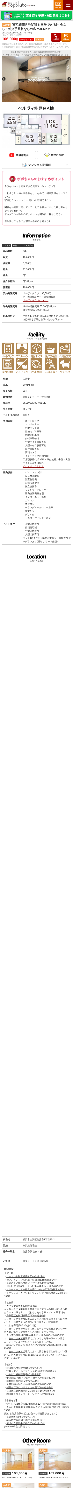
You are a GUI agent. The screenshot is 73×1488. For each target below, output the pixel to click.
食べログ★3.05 (17, 1318)
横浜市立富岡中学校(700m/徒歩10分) (25, 1423)
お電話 (56, 39)
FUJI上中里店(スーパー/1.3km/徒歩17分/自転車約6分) (34, 1286)
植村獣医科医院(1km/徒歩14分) (22, 1381)
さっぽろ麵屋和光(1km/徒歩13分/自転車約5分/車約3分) (35, 1335)
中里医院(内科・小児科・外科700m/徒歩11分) (30, 1377)
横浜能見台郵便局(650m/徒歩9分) (24, 1367)
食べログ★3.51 (17, 1338)
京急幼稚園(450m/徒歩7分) (20, 1416)
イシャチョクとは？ (33, 466)
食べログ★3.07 (17, 1328)
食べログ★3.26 (17, 1351)
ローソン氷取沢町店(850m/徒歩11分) (25, 1276)
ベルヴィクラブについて (35, 300)
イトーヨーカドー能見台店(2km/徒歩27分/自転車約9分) (35, 1289)
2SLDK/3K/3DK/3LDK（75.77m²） (17, 1474)
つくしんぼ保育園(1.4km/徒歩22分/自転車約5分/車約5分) (36, 1403)
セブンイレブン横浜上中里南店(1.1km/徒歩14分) (31, 1279)
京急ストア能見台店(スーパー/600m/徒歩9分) (30, 1283)
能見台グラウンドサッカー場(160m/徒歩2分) (29, 1387)
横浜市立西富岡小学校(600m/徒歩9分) (26, 1420)
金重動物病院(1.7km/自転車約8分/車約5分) (28, 1384)
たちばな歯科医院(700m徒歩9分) (23, 1374)
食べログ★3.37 (17, 1309)
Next (69, 79)
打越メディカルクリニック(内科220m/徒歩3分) (31, 1371)
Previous (4, 79)
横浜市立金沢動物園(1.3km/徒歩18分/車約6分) (30, 1390)
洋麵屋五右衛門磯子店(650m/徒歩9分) (26, 1315)
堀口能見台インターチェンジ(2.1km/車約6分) (30, 1394)
